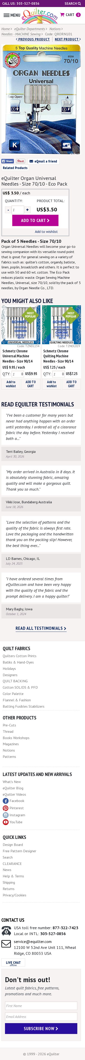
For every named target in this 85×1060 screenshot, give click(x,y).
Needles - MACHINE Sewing (21, 34)
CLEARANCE (12, 863)
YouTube (16, 822)
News (7, 869)
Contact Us (12, 920)
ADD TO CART (31, 384)
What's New (12, 781)
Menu (15, 15)
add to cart (34, 220)
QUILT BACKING (15, 681)
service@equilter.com (33, 941)
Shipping (9, 882)
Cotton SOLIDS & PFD (20, 687)
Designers (10, 675)
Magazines (11, 744)
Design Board (13, 844)
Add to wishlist (46, 231)
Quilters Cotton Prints (19, 656)
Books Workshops (16, 737)
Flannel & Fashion (17, 700)
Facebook (17, 800)
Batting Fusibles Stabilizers (23, 706)
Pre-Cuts (9, 725)
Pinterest (17, 808)
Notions (55, 28)
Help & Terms (13, 876)
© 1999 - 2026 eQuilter (41, 1054)
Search (71, 3)
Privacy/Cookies (14, 895)
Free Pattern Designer (19, 851)
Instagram (17, 815)
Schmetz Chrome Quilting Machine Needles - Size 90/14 (58, 356)
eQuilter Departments (29, 28)
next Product (67, 39)
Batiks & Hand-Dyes (18, 662)
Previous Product (33, 39)
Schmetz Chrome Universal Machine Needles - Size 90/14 (17, 356)
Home (5, 28)
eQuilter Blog (13, 788)
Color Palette (13, 693)
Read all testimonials (40, 628)
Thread (8, 731)
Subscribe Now (40, 1028)
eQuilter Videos (14, 794)
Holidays (9, 668)
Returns (9, 888)
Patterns (9, 756)
